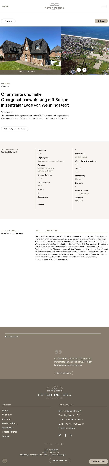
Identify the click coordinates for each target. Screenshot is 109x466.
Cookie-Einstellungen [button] (57, 455)
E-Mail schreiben (67, 428)
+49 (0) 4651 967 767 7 (72, 419)
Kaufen (5, 410)
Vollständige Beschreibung (14, 129)
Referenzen (7, 427)
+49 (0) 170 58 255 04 (74, 423)
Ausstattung (51, 230)
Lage (37, 230)
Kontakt (6, 436)
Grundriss (8, 21)
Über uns (6, 419)
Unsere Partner (9, 431)
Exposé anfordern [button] (98, 461)
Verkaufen (7, 414)
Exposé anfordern (64, 373)
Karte (102, 21)
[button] (4, 461)
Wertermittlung (9, 423)
